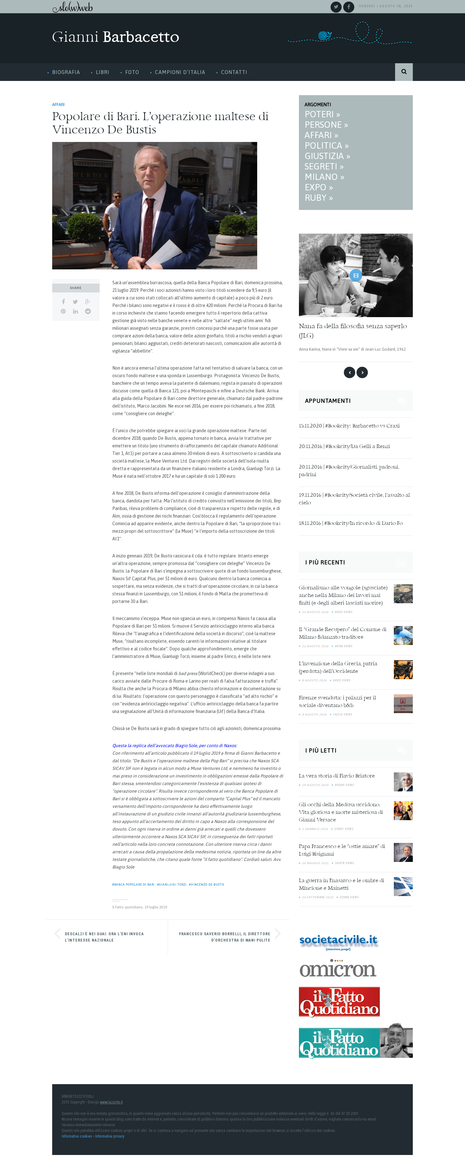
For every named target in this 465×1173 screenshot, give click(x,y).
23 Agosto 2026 (315, 610)
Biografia (66, 72)
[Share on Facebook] (63, 302)
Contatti (234, 72)
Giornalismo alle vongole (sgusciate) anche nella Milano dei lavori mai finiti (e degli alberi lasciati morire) (343, 593)
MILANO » (324, 177)
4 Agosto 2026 (314, 712)
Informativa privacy (109, 1134)
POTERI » (322, 114)
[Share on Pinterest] (63, 311)
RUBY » (319, 198)
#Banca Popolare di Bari (133, 884)
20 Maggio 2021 (315, 861)
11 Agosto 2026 (315, 644)
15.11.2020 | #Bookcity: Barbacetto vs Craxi (349, 424)
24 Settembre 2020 (317, 895)
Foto (132, 72)
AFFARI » (321, 135)
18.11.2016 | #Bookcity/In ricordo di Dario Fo (351, 522)
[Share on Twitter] (75, 302)
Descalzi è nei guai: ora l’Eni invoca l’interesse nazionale (104, 937)
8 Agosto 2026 (314, 678)
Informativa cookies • (78, 1134)
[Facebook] (348, 7)
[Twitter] (336, 7)
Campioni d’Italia (180, 72)
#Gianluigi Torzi (172, 884)
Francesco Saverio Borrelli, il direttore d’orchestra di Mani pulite (224, 937)
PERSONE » (326, 125)
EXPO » (319, 187)
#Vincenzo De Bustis (206, 884)
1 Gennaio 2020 (315, 826)
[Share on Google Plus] (88, 302)
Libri (102, 72)
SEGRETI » (324, 166)
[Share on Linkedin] (75, 311)
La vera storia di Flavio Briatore (337, 774)
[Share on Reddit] (88, 311)
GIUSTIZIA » (327, 156)
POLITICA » (327, 145)
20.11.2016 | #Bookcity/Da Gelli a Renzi (344, 445)
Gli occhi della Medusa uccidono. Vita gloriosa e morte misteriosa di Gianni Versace (341, 810)
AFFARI (58, 104)
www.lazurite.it (111, 1100)
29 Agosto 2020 (315, 782)
